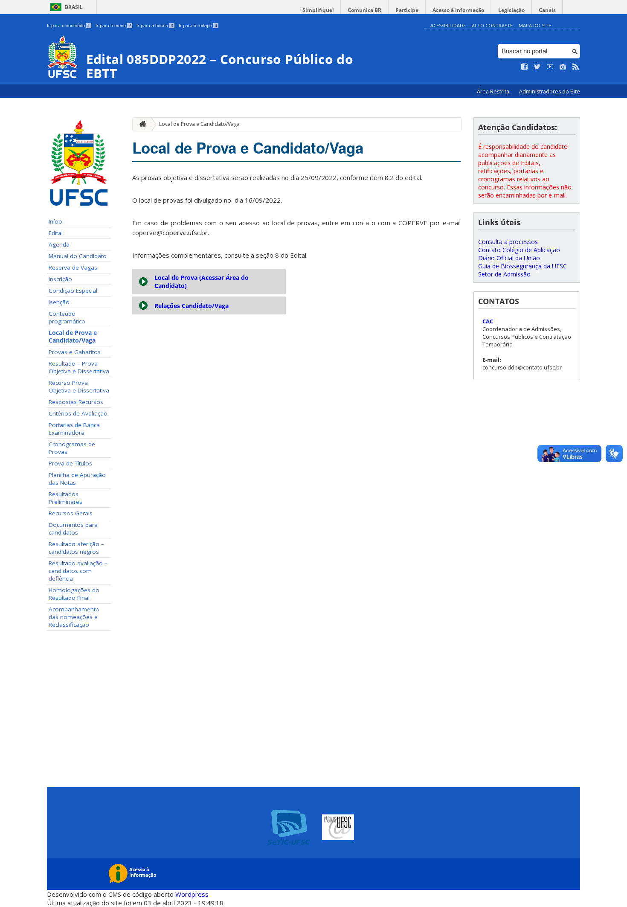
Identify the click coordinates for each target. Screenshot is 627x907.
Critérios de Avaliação (78, 413)
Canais (547, 10)
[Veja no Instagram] (563, 67)
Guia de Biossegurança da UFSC (522, 266)
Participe (406, 10)
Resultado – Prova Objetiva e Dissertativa (79, 367)
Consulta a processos (508, 242)
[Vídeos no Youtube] (550, 67)
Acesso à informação (458, 10)
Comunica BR (364, 10)
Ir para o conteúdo (68, 25)
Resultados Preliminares (65, 498)
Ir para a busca (154, 25)
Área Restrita (494, 91)
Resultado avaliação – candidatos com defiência (78, 570)
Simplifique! (318, 10)
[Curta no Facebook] (524, 67)
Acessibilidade (448, 25)
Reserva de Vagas (73, 267)
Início (55, 221)
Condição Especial (73, 290)
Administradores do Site (549, 91)
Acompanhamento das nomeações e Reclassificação (74, 616)
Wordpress (192, 894)
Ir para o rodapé (198, 25)
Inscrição (60, 279)
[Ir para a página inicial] (141, 124)
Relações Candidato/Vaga (191, 306)
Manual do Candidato (78, 256)
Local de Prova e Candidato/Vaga (73, 336)
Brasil (74, 7)
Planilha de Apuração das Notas (77, 478)
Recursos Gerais (71, 513)
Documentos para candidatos (73, 528)
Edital (56, 233)
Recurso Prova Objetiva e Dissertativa (79, 386)
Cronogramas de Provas (72, 448)
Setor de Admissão (504, 274)
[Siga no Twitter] (537, 67)
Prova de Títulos (70, 463)
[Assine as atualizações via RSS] (575, 67)
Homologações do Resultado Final (74, 594)
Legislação (511, 10)
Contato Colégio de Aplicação (519, 250)
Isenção (59, 302)
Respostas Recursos (76, 402)
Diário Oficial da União (509, 258)
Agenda (59, 244)
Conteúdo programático (67, 317)
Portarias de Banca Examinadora (74, 428)
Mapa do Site (535, 25)
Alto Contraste (492, 25)
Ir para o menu (113, 25)
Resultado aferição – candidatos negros (76, 547)
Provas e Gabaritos (75, 352)
